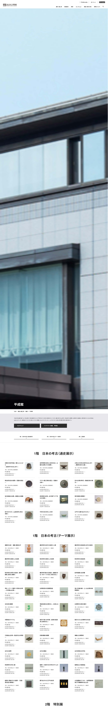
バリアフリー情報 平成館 (51, 426)
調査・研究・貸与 (88, 6)
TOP (15, 411)
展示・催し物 (59, 6)
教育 (72, 6)
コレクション (79, 6)
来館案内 (66, 6)
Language (103, 2)
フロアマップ (20, 426)
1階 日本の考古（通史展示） (26, 436)
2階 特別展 (82, 436)
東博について (97, 6)
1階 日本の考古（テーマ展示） (54, 436)
